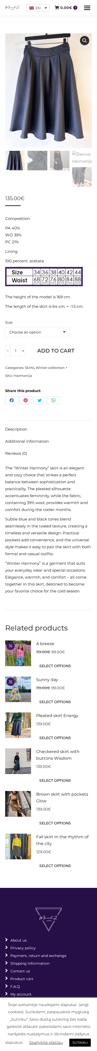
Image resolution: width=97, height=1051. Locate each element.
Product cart (21, 978)
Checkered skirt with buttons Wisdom (57, 755)
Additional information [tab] (27, 441)
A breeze (45, 643)
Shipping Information (29, 963)
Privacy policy (23, 948)
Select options (55, 666)
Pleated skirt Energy (57, 715)
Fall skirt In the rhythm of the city (62, 840)
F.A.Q (15, 986)
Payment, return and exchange (38, 955)
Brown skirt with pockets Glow (62, 797)
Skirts (29, 368)
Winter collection (50, 368)
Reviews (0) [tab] (16, 453)
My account (21, 994)
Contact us (20, 971)
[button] (84, 40)
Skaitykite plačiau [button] (46, 1042)
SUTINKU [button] (80, 1042)
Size (8, 322)
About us (18, 940)
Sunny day (47, 679)
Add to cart (55, 351)
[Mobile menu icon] (87, 7)
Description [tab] (16, 429)
